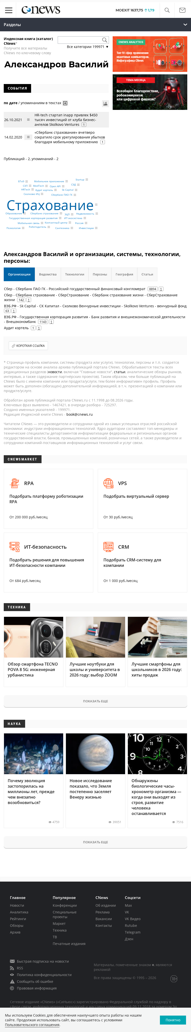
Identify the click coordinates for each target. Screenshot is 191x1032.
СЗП (25, 185)
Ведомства (48, 274)
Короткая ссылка (30, 346)
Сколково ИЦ (32, 194)
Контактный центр (56, 222)
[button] (167, 10)
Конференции (65, 905)
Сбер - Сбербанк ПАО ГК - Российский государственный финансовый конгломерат (74, 288)
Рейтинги (18, 918)
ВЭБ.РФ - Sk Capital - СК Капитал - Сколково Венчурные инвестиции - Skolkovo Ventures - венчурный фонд (95, 306)
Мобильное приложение (49, 181)
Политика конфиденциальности (44, 974)
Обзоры (16, 925)
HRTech (25, 189)
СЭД (73, 184)
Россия (79, 223)
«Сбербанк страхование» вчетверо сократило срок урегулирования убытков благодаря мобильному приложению (70, 137)
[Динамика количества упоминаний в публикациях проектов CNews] (105, 103)
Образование (13, 213)
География (124, 274)
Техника (60, 930)
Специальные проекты (65, 914)
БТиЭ (21, 181)
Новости (17, 905)
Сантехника (62, 228)
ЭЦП (67, 214)
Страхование (50, 204)
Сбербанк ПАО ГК (61, 195)
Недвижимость (85, 213)
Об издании (106, 905)
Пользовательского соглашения (32, 1024)
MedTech (38, 186)
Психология (13, 228)
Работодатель (37, 227)
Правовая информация (37, 988)
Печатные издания (69, 943)
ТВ (55, 937)
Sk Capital (68, 190)
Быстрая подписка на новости (43, 961)
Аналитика (19, 912)
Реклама (103, 912)
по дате (10, 102)
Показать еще (95, 701)
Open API (55, 186)
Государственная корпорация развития (33, 218)
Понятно (173, 1020)
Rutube (131, 925)
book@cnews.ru (79, 414)
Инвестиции (86, 228)
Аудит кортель (44, 190)
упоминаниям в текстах (41, 102)
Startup (80, 179)
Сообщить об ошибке (35, 981)
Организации (19, 274)
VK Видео (133, 918)
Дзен (129, 939)
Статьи (147, 274)
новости (55, 371)
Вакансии (104, 918)
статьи (119, 371)
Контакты (104, 925)
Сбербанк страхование (44, 213)
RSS (20, 968)
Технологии (74, 274)
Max (128, 905)
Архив (15, 932)
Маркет (59, 923)
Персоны (100, 274)
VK (127, 912)
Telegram (133, 932)
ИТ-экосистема (73, 218)
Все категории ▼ (88, 46)
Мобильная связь (29, 223)
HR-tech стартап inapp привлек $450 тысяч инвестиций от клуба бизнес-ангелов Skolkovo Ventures (66, 120)
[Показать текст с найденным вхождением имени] (65, 103)
